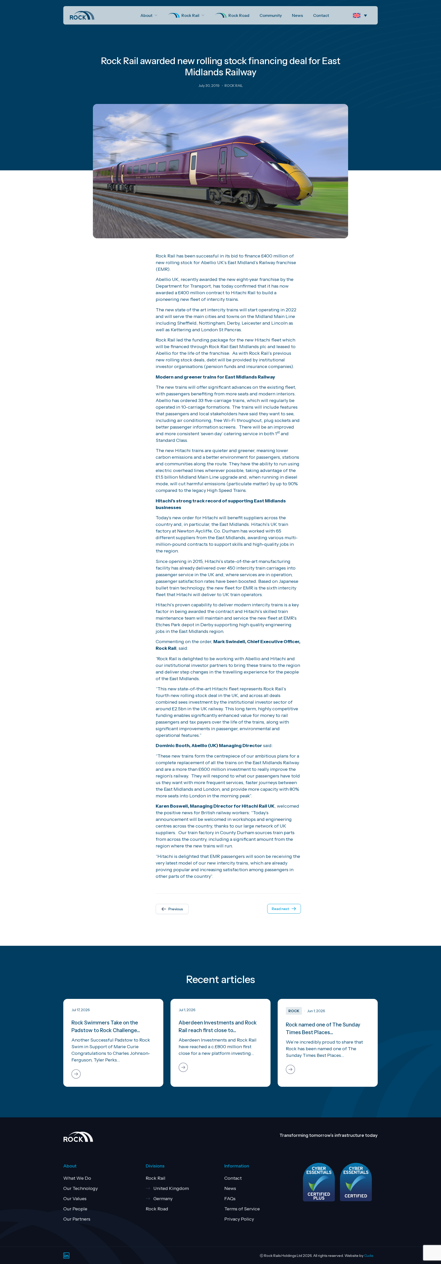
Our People (75, 1209)
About (146, 15)
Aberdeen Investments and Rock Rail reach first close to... (218, 1026)
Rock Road (238, 15)
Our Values (75, 1198)
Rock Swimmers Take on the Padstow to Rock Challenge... (105, 1026)
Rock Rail (190, 15)
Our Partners (76, 1219)
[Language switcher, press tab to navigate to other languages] (361, 15)
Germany (163, 1198)
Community (271, 15)
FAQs (230, 1198)
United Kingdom (171, 1188)
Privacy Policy (239, 1219)
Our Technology (80, 1188)
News (297, 15)
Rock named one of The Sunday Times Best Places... (323, 1028)
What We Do (77, 1178)
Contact (321, 15)
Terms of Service (242, 1209)
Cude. (369, 1255)
